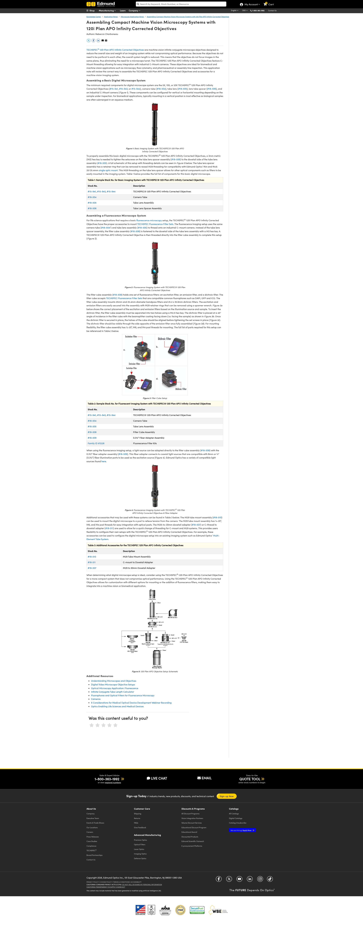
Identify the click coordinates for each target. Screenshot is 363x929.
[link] (270, 2)
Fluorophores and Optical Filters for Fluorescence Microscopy (122, 695)
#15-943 (123, 88)
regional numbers (113, 782)
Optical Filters (139, 844)
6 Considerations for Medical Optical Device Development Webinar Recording (131, 702)
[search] (181, 4)
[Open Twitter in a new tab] (229, 879)
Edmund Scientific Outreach (193, 841)
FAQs (136, 823)
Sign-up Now (227, 796)
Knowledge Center (93, 16)
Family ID (93, 443)
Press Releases (92, 836)
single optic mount (108, 170)
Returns (137, 818)
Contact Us (272, 10)
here (103, 461)
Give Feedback (140, 827)
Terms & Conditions (121, 882)
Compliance (91, 846)
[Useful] (109, 725)
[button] (259, 10)
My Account (251, 4)
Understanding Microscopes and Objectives (113, 680)
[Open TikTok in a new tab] (270, 879)
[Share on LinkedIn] (98, 41)
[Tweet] (88, 41)
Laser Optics (139, 849)
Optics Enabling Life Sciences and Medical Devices (117, 706)
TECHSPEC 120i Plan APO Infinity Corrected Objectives (115, 49)
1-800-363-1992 (258, 10)
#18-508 (135, 231)
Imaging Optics (140, 853)
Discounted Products (190, 836)
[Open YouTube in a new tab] (239, 879)
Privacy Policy (92, 882)
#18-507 (196, 524)
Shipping (137, 813)
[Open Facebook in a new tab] (219, 879)
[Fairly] (103, 725)
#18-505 (182, 88)
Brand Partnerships (94, 855)
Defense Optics (140, 858)
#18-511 (109, 528)
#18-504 (161, 88)
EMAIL (207, 778)
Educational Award (189, 832)
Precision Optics (140, 840)
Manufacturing (106, 10)
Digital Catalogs (235, 818)
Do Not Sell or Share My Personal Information (142, 884)
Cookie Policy (106, 882)
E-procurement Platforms (192, 846)
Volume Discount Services (192, 823)
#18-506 (211, 88)
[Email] (102, 40)
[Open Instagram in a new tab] (260, 879)
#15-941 (114, 88)
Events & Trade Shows (95, 823)
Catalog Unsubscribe (237, 823)
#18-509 (92, 437)
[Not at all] (92, 725)
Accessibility (136, 882)
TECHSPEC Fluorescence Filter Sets (155, 224)
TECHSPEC (91, 850)
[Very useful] (115, 725)
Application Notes (111, 16)
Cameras (96, 698)
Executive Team (92, 818)
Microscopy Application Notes (132, 16)
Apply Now (241, 830)
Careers (89, 832)
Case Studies (91, 841)
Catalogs (234, 813)
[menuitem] (93, 10)
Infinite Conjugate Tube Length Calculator (112, 691)
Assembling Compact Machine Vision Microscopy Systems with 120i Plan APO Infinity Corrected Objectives (188, 16)
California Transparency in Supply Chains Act (105, 887)
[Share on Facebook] (93, 41)
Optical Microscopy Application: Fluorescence (114, 688)
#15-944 (135, 88)
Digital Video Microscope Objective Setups (113, 684)
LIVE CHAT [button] (159, 778)
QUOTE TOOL (249, 779)
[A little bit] (98, 725)
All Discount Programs (191, 813)
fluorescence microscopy (149, 220)
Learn (123, 10)
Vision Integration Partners (192, 818)
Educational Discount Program (194, 827)
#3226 (101, 443)
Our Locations (92, 827)
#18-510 (217, 517)
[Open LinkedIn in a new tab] (250, 879)
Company (134, 10)
